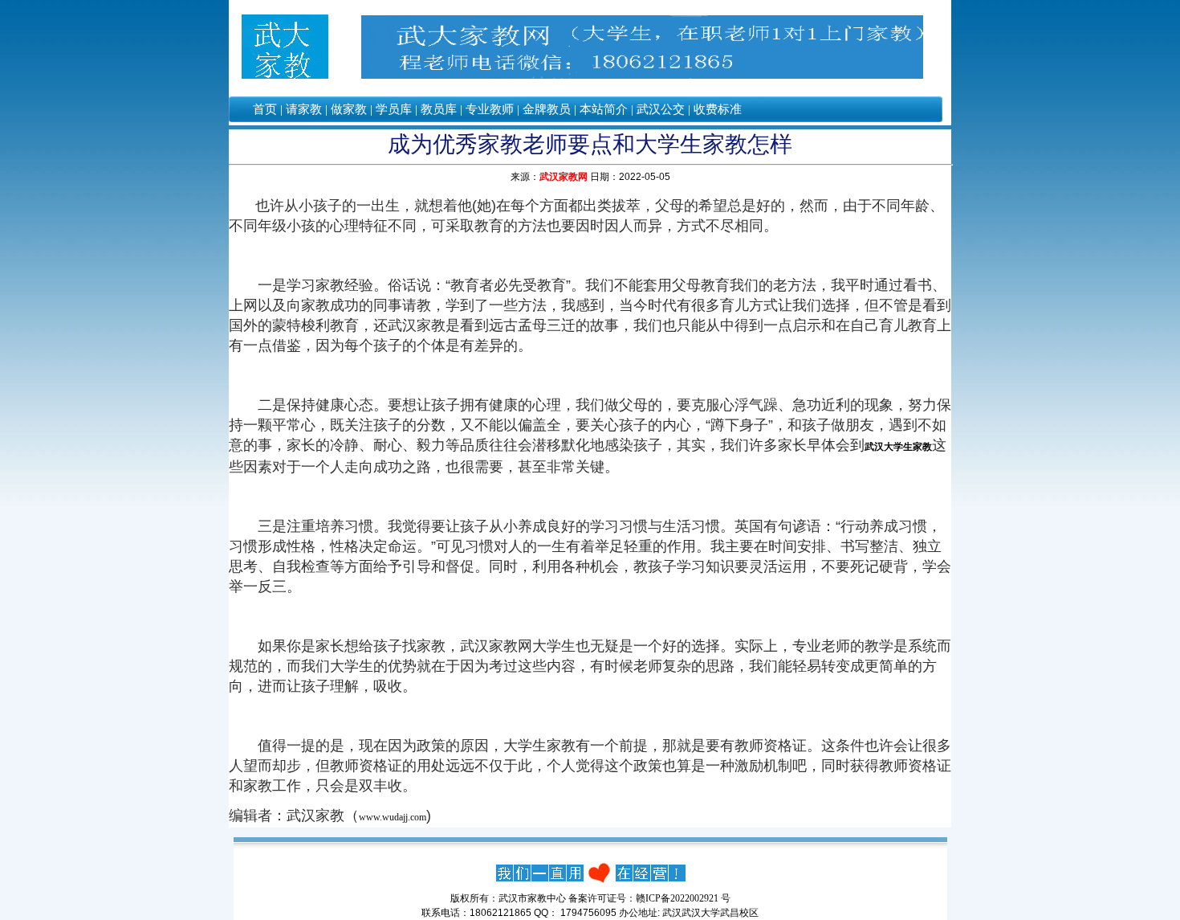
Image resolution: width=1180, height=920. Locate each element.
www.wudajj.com (392, 817)
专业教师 (490, 109)
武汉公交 (661, 109)
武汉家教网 (563, 176)
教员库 (439, 109)
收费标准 (718, 109)
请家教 (304, 109)
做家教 (349, 109)
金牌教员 (547, 109)
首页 (265, 109)
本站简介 (604, 109)
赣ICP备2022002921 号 (683, 898)
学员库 (394, 109)
